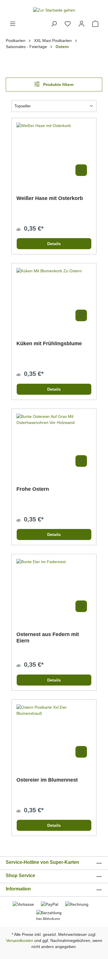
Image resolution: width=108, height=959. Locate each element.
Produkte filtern (58, 84)
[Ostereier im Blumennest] (54, 733)
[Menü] (13, 24)
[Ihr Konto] (81, 24)
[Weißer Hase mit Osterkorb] (54, 152)
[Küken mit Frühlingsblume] (54, 297)
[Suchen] (54, 24)
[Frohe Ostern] (54, 442)
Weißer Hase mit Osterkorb (49, 198)
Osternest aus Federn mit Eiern (47, 637)
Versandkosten (19, 940)
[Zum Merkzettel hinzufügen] (81, 170)
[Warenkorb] (95, 24)
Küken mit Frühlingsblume (49, 343)
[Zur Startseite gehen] (54, 10)
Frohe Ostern (32, 489)
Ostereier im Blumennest (47, 780)
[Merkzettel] (68, 24)
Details (54, 243)
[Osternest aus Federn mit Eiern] (54, 588)
